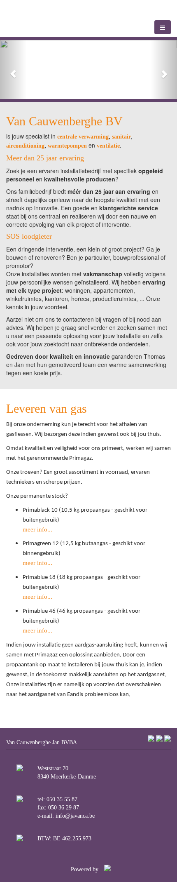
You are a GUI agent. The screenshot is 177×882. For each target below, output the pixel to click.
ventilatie (108, 146)
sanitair (121, 137)
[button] (13, 69)
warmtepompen (67, 146)
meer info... (37, 529)
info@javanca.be (75, 816)
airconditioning (25, 146)
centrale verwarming (83, 137)
